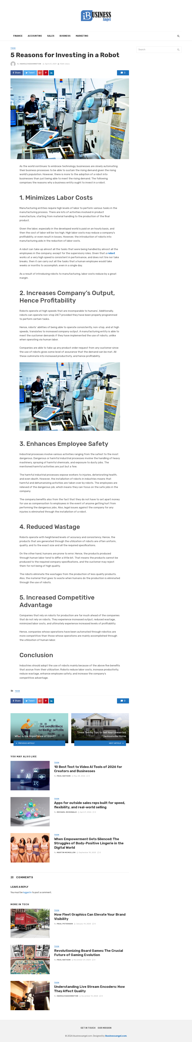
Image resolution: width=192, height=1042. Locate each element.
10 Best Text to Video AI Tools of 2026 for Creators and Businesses (88, 769)
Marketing (82, 36)
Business (65, 36)
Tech (13, 48)
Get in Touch (88, 1028)
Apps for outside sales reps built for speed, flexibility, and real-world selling (89, 805)
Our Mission (104, 1028)
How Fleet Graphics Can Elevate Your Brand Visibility (90, 917)
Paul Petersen (65, 924)
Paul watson (63, 776)
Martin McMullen (66, 852)
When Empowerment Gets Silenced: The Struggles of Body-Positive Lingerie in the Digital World (89, 843)
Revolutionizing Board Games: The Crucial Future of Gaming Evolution (88, 953)
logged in (27, 892)
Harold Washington (30, 64)
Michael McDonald (67, 812)
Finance (17, 36)
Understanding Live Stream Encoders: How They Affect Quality (89, 989)
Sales (50, 36)
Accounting (35, 36)
